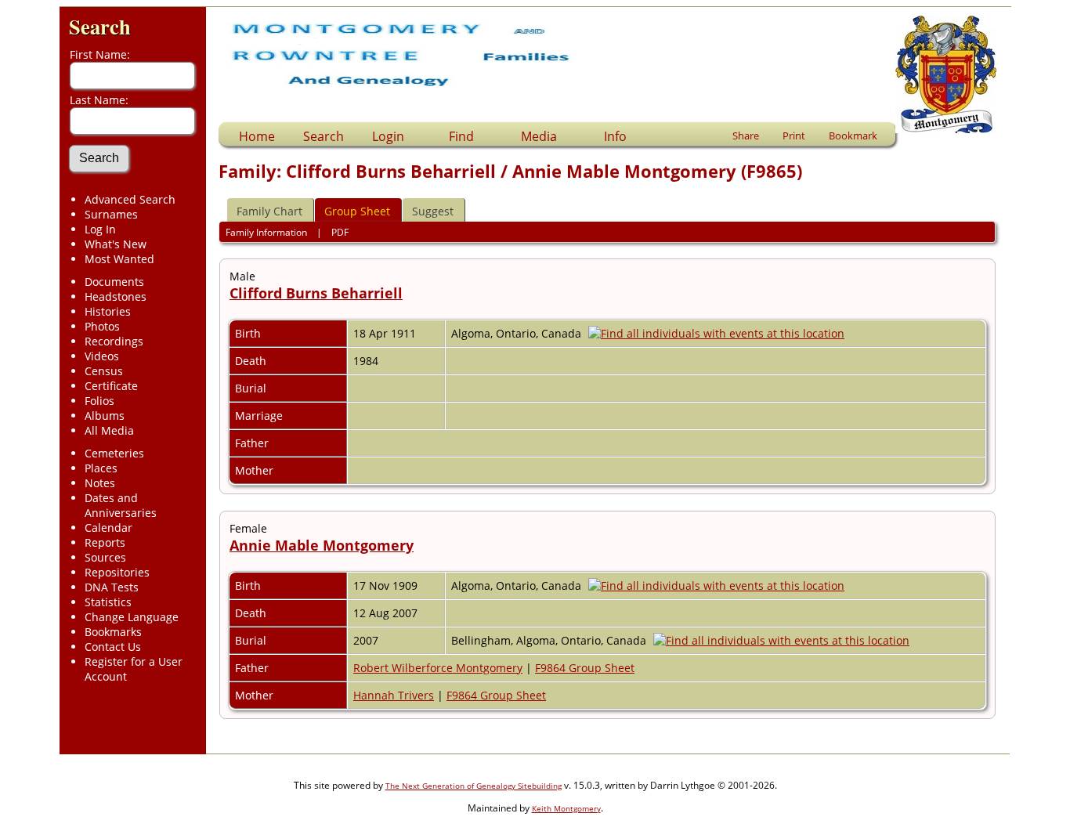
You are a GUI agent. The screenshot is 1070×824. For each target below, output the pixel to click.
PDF (340, 232)
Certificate (111, 385)
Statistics (108, 602)
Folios (99, 400)
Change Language (132, 616)
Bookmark (853, 135)
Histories (108, 311)
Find (461, 136)
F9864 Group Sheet (584, 667)
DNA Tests (112, 587)
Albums (105, 415)
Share (745, 135)
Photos (102, 326)
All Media (109, 430)
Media (539, 136)
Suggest (433, 211)
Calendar (108, 527)
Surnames (111, 214)
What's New (115, 244)
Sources (105, 557)
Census (104, 370)
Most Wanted (119, 258)
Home (257, 136)
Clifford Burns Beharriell (316, 293)
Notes (100, 482)
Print (794, 135)
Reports (105, 542)
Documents (114, 281)
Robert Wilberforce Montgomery (437, 667)
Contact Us (113, 646)
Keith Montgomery (566, 808)
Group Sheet (357, 211)
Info (615, 136)
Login (388, 136)
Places (101, 468)
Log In (100, 229)
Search (100, 26)
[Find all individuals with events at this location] (720, 333)
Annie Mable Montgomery (322, 545)
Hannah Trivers (393, 695)
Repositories (117, 572)
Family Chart (269, 211)
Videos (102, 356)
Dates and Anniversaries (121, 505)
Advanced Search (130, 199)
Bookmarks (113, 631)
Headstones (115, 296)
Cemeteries (114, 453)
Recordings (114, 341)
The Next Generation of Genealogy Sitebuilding (473, 785)
